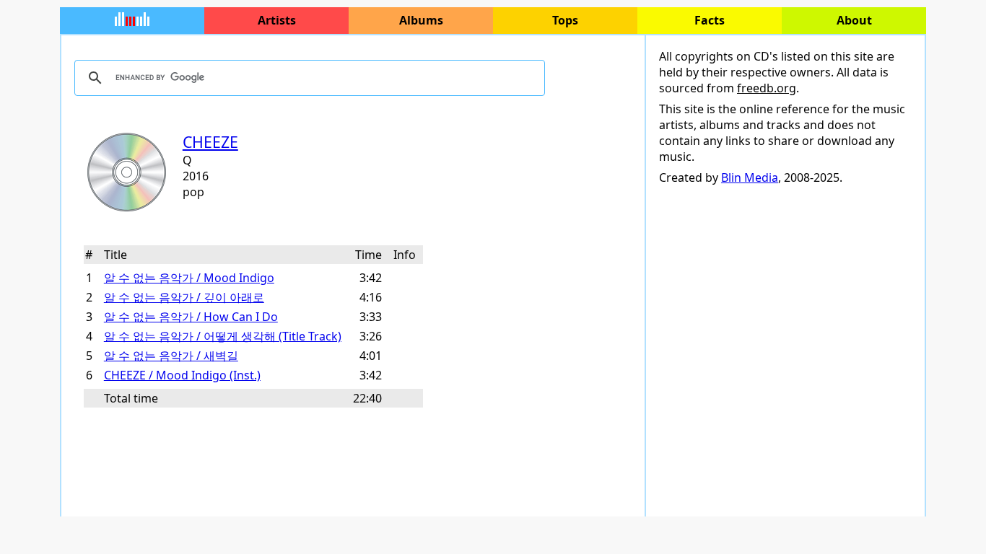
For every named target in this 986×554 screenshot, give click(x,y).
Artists (277, 20)
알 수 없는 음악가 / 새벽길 (171, 356)
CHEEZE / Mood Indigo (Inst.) (182, 375)
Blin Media (749, 177)
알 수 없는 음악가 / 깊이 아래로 (184, 297)
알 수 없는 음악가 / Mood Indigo (189, 278)
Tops (565, 20)
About (854, 20)
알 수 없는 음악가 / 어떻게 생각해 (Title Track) (222, 336)
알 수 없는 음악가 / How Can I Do (191, 317)
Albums (421, 20)
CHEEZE (210, 141)
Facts (709, 20)
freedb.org (766, 88)
